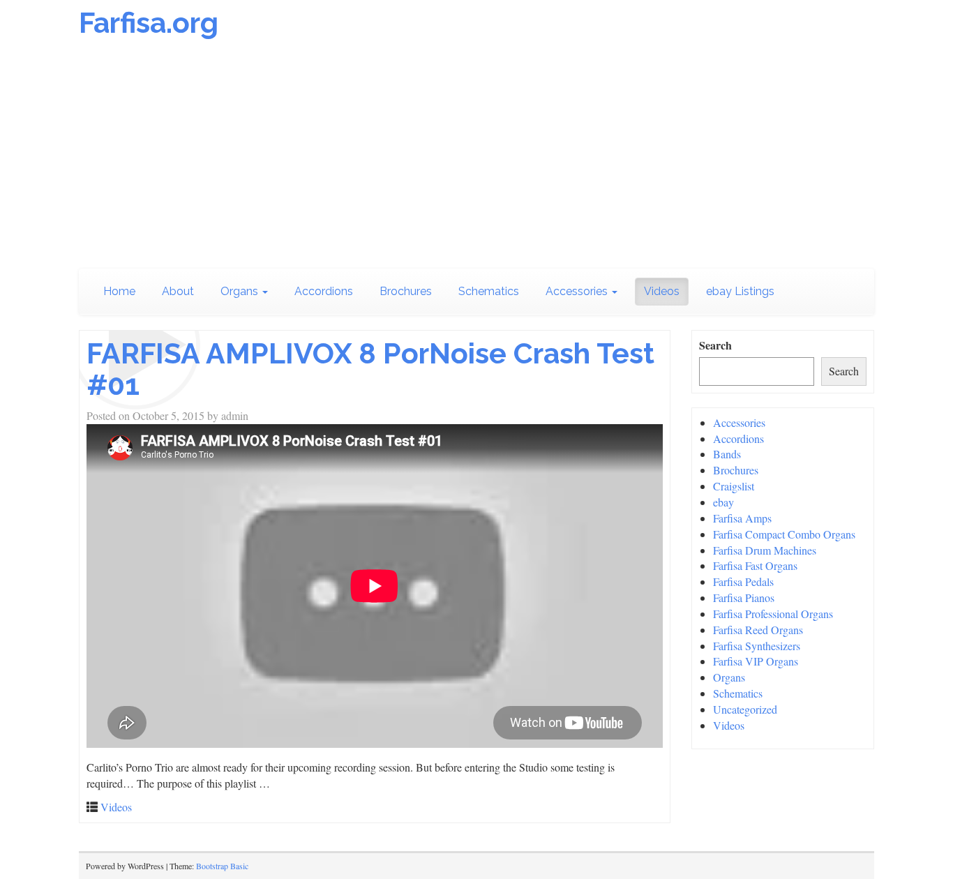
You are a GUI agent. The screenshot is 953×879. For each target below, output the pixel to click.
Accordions (323, 291)
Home (119, 291)
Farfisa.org (148, 23)
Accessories (578, 291)
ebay (723, 502)
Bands (727, 453)
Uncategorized (745, 709)
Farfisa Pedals (743, 581)
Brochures (406, 291)
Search (715, 345)
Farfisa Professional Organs (773, 613)
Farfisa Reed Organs (758, 629)
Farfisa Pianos (743, 597)
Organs (240, 291)
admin (234, 415)
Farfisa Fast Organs (755, 565)
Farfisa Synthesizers (756, 645)
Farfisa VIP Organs (755, 661)
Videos (662, 291)
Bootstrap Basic (222, 865)
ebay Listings (740, 291)
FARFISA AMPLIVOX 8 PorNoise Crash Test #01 (370, 369)
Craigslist (733, 486)
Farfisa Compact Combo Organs (784, 534)
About (178, 291)
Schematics (488, 291)
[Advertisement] (476, 157)
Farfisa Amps (742, 518)
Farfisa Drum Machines (764, 550)
